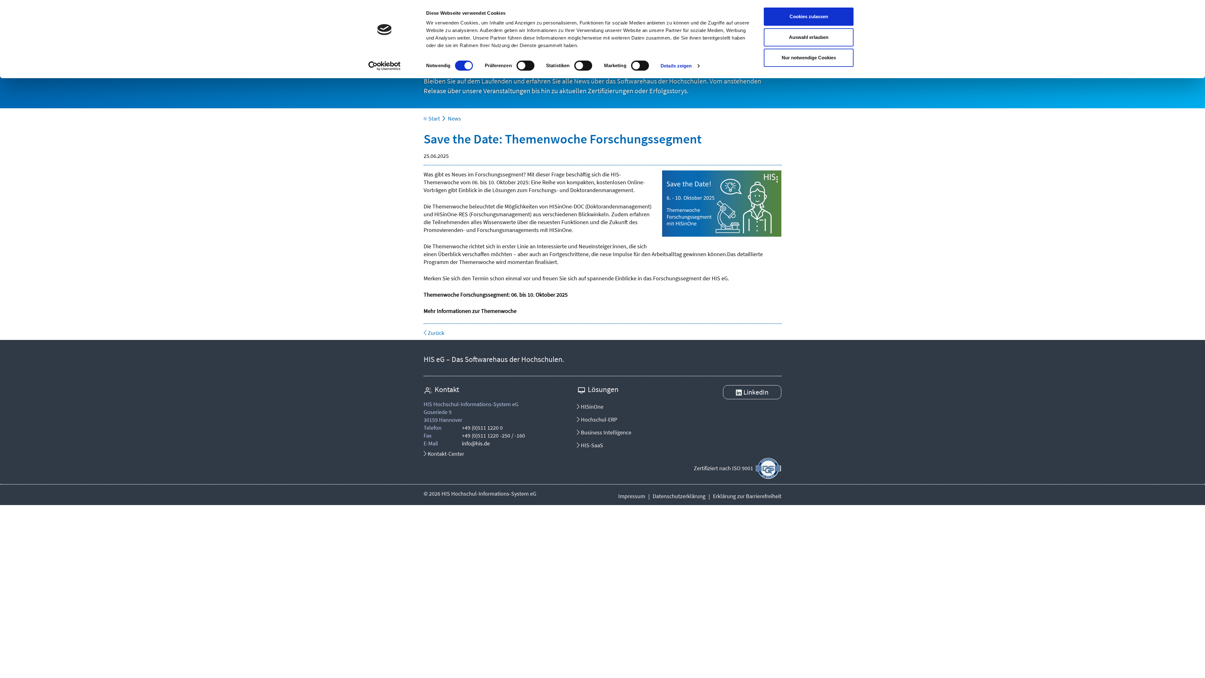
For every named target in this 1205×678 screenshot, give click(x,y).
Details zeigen (676, 65)
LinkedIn (756, 392)
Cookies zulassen (809, 16)
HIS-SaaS (591, 445)
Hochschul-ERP (598, 419)
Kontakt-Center (445, 453)
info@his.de (476, 443)
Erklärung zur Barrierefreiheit (747, 496)
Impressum (631, 496)
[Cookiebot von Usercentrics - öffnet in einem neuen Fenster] (384, 66)
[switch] (525, 66)
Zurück (435, 332)
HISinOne (591, 406)
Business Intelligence (605, 432)
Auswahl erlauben (808, 37)
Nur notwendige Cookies (809, 57)
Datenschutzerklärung (679, 496)
